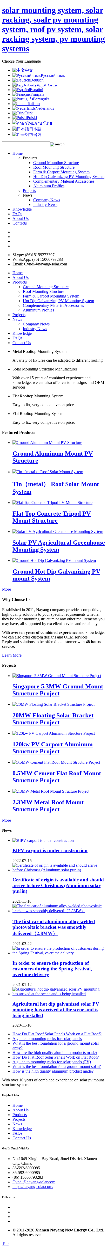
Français (37, 94)
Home (17, 153)
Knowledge (22, 209)
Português (41, 99)
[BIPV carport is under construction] (43, 840)
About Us (20, 218)
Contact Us (21, 342)
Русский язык (53, 75)
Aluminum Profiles (48, 186)
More (6, 589)
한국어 (35, 134)
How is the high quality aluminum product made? (52, 1071)
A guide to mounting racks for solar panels (47, 1038)
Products (19, 282)
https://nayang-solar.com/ (32, 1186)
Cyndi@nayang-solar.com (33, 1182)
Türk (29, 113)
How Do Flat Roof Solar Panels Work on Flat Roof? (55, 1057)
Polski (32, 117)
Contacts (19, 223)
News (17, 319)
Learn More (12, 655)
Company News (46, 200)
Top (5, 1243)
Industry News (45, 204)
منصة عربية (47, 85)
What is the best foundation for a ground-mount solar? (56, 1066)
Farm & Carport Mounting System (61, 172)
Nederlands (44, 108)
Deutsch (37, 80)
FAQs (17, 214)
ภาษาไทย (43, 123)
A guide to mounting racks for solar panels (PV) (51, 1062)
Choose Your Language (21, 61)
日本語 (35, 129)
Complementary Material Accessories (63, 181)
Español (36, 89)
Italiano (34, 103)
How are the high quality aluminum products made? (54, 1052)
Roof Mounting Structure (54, 167)
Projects (29, 190)
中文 (29, 70)
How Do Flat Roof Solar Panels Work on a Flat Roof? (57, 1034)
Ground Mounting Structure (56, 162)
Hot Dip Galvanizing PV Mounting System (68, 176)
